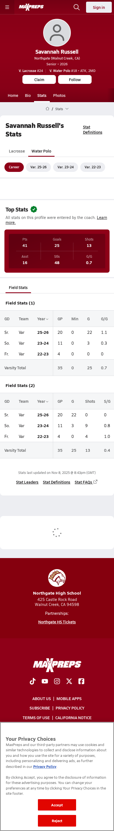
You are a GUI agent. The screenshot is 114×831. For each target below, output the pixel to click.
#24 (31, 70)
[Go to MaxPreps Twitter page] (69, 682)
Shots (90, 401)
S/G (107, 401)
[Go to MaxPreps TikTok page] (32, 682)
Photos (59, 95)
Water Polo (41, 151)
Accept (57, 804)
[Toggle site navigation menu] (7, 7)
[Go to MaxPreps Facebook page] (81, 682)
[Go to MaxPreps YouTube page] (45, 682)
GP (60, 318)
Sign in (99, 7)
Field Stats (18, 287)
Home (13, 95)
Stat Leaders (27, 481)
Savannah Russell (56, 51)
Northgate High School (57, 593)
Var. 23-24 (66, 167)
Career (14, 167)
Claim (39, 79)
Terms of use (36, 717)
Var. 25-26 (38, 167)
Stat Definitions (92, 129)
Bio (28, 95)
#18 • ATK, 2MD (72, 70)
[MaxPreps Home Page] (47, 108)
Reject (57, 820)
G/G (104, 318)
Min (74, 318)
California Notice (73, 717)
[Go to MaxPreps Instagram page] (57, 682)
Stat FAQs (83, 481)
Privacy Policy (70, 708)
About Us (41, 698)
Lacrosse (17, 151)
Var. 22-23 (93, 167)
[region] (57, 776)
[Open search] (76, 7)
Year (41, 318)
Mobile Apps (69, 698)
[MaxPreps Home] (31, 7)
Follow (75, 79)
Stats (41, 95)
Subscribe (40, 708)
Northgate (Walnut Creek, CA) (57, 58)
